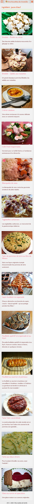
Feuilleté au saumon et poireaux (14, 377)
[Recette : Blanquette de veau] (17, 169)
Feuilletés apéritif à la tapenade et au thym (16, 337)
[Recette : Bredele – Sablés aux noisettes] (17, 60)
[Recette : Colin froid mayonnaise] (17, 133)
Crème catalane (8, 110)
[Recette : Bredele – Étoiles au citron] (17, 23)
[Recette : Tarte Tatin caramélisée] (17, 404)
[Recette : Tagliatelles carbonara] (17, 206)
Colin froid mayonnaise (11, 146)
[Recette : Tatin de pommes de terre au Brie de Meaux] (17, 242)
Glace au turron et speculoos (13, 493)
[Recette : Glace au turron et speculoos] (17, 479)
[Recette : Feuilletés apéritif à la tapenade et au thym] (17, 322)
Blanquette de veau (9, 183)
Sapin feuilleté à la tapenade (13, 297)
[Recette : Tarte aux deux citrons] (17, 443)
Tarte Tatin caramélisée (11, 418)
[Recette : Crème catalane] (17, 96)
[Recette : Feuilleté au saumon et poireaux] (17, 363)
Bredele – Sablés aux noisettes (14, 73)
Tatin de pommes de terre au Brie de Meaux (16, 257)
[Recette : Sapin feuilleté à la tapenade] (17, 283)
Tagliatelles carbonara (10, 219)
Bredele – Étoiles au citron (12, 37)
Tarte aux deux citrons (11, 456)
